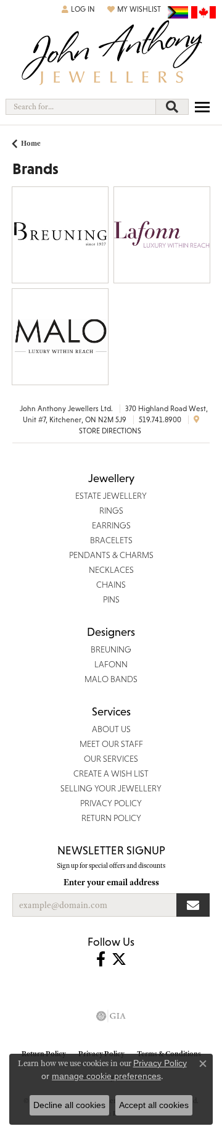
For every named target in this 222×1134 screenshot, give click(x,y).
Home (31, 143)
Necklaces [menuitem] (111, 570)
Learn (80, 242)
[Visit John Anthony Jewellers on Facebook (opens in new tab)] (100, 959)
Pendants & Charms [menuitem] (111, 555)
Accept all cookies (154, 1105)
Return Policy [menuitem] (111, 818)
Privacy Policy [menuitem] (111, 803)
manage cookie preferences (106, 1076)
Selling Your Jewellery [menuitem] (111, 788)
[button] (78, 9)
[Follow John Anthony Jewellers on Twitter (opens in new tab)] (119, 959)
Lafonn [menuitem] (111, 664)
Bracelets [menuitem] (111, 540)
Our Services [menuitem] (111, 759)
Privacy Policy (160, 1063)
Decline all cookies (69, 1105)
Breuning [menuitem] (111, 649)
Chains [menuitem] (111, 585)
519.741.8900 (160, 419)
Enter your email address (111, 882)
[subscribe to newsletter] (193, 905)
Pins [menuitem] (111, 599)
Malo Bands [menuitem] (111, 679)
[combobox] (81, 107)
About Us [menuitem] (111, 729)
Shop (39, 242)
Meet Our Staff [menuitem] (111, 744)
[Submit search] (172, 107)
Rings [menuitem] (111, 510)
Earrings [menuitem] (111, 525)
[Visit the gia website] (111, 1016)
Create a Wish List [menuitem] (111, 773)
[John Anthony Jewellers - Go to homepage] (111, 54)
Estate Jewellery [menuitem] (111, 496)
